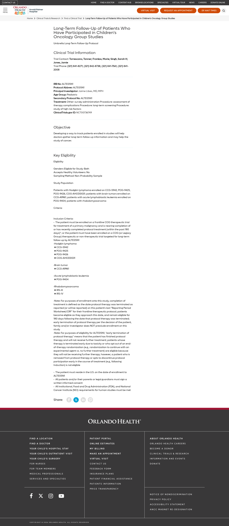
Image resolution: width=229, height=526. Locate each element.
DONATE (155, 463)
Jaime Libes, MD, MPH (91, 91)
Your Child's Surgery (45, 458)
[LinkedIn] (83, 399)
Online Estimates (102, 443)
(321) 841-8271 (75, 66)
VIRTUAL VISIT (99, 458)
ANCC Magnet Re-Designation (171, 509)
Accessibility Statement (167, 504)
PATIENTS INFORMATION (105, 483)
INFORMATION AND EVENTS (167, 458)
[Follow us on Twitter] (40, 495)
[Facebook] (69, 399)
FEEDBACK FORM (100, 468)
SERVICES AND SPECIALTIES (48, 478)
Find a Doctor (40, 443)
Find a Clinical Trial (73, 18)
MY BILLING (97, 448)
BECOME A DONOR (162, 448)
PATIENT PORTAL (100, 438)
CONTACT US (98, 463)
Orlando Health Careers (168, 443)
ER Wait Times (209, 10)
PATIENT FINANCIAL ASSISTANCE (111, 478)
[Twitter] (76, 399)
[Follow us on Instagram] (51, 496)
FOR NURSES (38, 463)
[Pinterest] (90, 399)
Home (30, 18)
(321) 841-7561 (109, 66)
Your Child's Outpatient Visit (51, 453)
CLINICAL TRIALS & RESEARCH (169, 453)
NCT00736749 (84, 112)
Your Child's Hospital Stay (49, 448)
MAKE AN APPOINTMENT (105, 453)
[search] (223, 10)
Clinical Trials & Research (48, 18)
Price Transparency (104, 489)
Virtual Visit (148, 10)
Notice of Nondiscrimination (171, 494)
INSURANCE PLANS (102, 473)
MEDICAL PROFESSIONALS (46, 473)
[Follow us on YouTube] (61, 496)
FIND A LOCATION (41, 438)
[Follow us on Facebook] (31, 496)
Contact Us (9, 2)
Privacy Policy (160, 499)
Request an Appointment (178, 10)
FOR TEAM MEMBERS (43, 468)
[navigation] (114, 2)
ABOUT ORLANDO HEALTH (166, 438)
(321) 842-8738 (92, 66)
